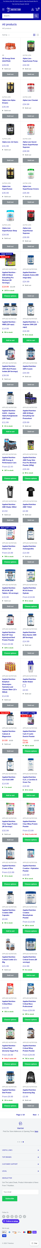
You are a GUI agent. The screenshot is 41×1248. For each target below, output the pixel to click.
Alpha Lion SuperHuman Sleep (9, 229)
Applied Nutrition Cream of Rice (8, 867)
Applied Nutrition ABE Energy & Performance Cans (9, 460)
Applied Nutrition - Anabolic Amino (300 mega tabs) (30, 275)
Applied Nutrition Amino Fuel (8, 547)
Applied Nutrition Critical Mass (8, 1002)
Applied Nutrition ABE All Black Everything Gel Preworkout (29, 414)
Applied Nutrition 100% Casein (29, 367)
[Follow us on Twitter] (7, 1216)
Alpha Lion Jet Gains (10, 142)
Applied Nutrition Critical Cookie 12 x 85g (9, 959)
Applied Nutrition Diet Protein (8, 1091)
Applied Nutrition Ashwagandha (29, 547)
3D (3, 55)
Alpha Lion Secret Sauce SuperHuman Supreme (30, 144)
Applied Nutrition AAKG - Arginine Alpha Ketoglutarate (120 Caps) (9, 414)
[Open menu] (3, 9)
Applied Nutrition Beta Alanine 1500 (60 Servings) (29, 634)
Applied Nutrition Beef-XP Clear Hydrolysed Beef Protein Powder (8, 636)
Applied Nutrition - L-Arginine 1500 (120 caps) (31, 324)
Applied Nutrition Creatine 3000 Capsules (8, 912)
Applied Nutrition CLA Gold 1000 (8, 778)
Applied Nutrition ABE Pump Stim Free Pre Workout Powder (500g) (29, 461)
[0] (37, 9)
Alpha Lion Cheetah (30, 100)
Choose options (10, 296)
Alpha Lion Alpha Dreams (8, 101)
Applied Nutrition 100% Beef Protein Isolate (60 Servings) (10, 368)
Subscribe (9, 1198)
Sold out (10, 74)
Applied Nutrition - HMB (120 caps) (9, 323)
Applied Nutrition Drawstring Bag (29, 1091)
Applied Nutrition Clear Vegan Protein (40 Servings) (9, 823)
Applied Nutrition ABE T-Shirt (29, 505)
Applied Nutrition (9, 269)
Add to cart (10, 340)
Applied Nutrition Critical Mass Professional (29, 1003)
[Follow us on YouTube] (20, 1216)
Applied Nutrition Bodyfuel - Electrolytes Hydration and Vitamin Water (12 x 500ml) (9, 685)
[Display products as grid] (34, 35)
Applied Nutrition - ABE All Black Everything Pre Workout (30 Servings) (9, 277)
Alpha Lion (27, 55)
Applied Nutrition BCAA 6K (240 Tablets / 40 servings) (10, 590)
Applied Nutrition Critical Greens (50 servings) (30, 959)
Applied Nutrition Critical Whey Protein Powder (29, 1048)
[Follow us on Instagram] (16, 1216)
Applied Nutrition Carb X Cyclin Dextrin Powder (29, 733)
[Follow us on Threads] (12, 1216)
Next (34, 1115)
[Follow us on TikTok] (24, 1216)
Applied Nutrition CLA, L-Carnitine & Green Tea (30, 779)
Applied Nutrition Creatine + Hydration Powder (31, 868)
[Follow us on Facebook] (3, 1216)
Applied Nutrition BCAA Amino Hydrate (29, 590)
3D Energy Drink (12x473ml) (8, 59)
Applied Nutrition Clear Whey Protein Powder (30, 823)
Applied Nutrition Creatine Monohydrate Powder (29, 914)
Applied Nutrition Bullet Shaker (29, 680)
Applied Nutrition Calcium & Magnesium (8, 733)
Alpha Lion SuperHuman (7, 187)
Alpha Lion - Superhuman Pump (30, 59)
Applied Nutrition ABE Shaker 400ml (9, 505)
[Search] (36, 16)
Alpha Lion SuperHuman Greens (31, 187)
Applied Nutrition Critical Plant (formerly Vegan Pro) (10, 1048)
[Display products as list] (38, 35)
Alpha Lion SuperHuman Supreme (28, 230)
